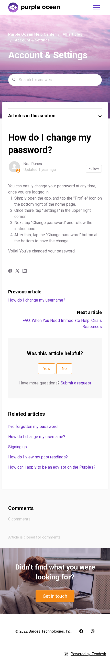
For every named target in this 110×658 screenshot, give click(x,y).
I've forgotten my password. (33, 426)
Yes (46, 368)
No (64, 368)
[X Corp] (17, 271)
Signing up (17, 446)
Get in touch (55, 596)
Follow (94, 169)
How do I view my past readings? (38, 457)
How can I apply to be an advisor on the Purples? (51, 467)
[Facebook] (10, 271)
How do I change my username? (36, 300)
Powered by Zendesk (88, 654)
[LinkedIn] (25, 271)
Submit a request (76, 383)
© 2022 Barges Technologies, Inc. (43, 631)
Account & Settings (32, 40)
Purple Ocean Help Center (32, 34)
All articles (72, 34)
